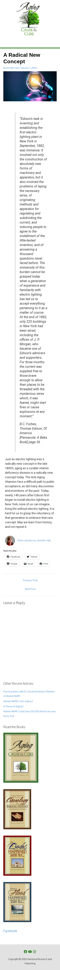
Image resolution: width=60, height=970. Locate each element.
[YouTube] (30, 952)
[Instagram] (34, 952)
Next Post (30, 588)
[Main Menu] (30, 43)
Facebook (10, 931)
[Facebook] (26, 952)
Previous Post (30, 580)
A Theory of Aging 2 (13, 706)
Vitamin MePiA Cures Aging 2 (18, 701)
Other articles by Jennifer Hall (34, 540)
